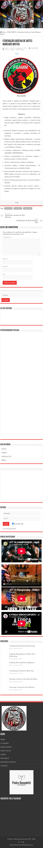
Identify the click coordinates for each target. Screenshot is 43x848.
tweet (17, 53)
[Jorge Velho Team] (21, 14)
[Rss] (19, 842)
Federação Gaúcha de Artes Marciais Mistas (23, 679)
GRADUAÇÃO (6, 456)
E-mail (5, 266)
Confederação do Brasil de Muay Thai (27, 220)
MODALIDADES (6, 747)
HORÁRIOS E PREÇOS (8, 762)
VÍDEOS (4, 453)
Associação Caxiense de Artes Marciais (15, 215)
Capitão (7, 48)
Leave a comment (10, 49)
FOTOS (3, 449)
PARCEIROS (11, 32)
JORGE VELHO (5, 751)
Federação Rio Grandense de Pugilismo (22, 662)
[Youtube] (23, 842)
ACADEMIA (4, 743)
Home (4, 32)
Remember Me (18, 524)
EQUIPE (3, 754)
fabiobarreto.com (27, 845)
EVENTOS (9, 208)
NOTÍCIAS (18, 208)
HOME (2, 739)
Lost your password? (9, 529)
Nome (5, 259)
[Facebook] (21, 842)
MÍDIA (3, 460)
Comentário (7, 237)
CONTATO (4, 766)
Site (4, 274)
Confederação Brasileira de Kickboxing (22, 646)
